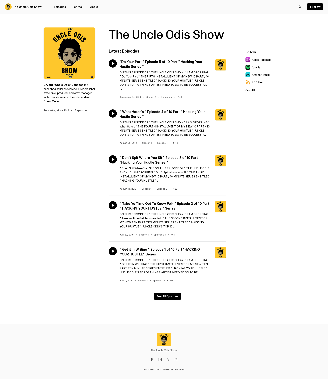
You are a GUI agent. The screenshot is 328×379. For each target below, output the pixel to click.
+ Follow (315, 7)
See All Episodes (167, 296)
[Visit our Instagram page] (160, 359)
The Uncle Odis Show (27, 7)
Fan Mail (78, 7)
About (94, 7)
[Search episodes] (300, 7)
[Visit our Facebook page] (151, 359)
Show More (51, 101)
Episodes (60, 7)
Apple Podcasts (261, 59)
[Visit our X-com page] (168, 359)
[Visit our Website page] (176, 359)
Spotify (256, 67)
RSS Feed (258, 82)
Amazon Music (261, 74)
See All (250, 90)
